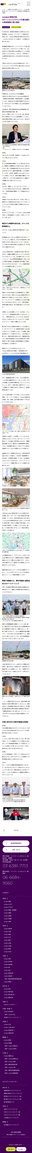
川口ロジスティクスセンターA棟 (12, 1112)
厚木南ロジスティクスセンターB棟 (12, 1099)
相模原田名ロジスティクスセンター (13, 1090)
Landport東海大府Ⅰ (9, 1030)
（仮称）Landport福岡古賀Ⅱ (11, 1073)
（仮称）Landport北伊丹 (10, 1048)
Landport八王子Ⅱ (8, 907)
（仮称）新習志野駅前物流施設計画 (13, 979)
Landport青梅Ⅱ (7, 916)
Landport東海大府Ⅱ (9, 1033)
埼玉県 (4, 925)
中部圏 (4, 1021)
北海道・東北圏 (6, 1008)
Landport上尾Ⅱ (7, 946)
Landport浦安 (7, 958)
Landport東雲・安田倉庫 (10, 910)
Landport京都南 (8, 1043)
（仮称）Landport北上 (9, 1014)
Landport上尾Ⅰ (7, 943)
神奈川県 (5, 986)
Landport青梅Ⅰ (7, 913)
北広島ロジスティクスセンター (12, 1017)
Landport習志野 (8, 976)
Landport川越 (7, 931)
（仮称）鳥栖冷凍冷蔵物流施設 (11, 1070)
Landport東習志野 (9, 973)
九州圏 (4, 1053)
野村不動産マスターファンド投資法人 (16, 1134)
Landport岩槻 (7, 934)
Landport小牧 (7, 1024)
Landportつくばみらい (10, 1004)
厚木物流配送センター (9, 1102)
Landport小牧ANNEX (9, 1027)
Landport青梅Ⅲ (8, 918)
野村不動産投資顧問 (16, 1132)
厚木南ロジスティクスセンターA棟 (12, 1096)
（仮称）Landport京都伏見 (11, 1046)
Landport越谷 (8, 940)
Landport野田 (8, 981)
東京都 (4, 898)
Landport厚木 (7, 989)
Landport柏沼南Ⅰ (8, 961)
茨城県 (4, 1001)
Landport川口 (7, 937)
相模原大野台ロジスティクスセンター (13, 1093)
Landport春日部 (8, 928)
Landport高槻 (8, 1040)
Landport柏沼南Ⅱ (8, 964)
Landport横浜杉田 (8, 997)
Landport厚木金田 (8, 991)
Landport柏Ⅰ (7, 967)
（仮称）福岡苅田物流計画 (10, 1064)
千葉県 (4, 956)
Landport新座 (7, 948)
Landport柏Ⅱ (8, 970)
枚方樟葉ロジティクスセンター (11, 1125)
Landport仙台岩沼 (9, 1011)
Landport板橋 (7, 901)
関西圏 (4, 1037)
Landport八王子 (8, 904)
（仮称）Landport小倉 (9, 1067)
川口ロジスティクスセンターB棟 (12, 1115)
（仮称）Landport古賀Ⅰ (10, 1061)
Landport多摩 (7, 921)
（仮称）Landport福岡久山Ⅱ (11, 1058)
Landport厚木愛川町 (10, 994)
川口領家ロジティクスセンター (11, 1117)
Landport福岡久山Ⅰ (8, 1056)
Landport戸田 (8, 951)
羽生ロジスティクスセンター (11, 1109)
